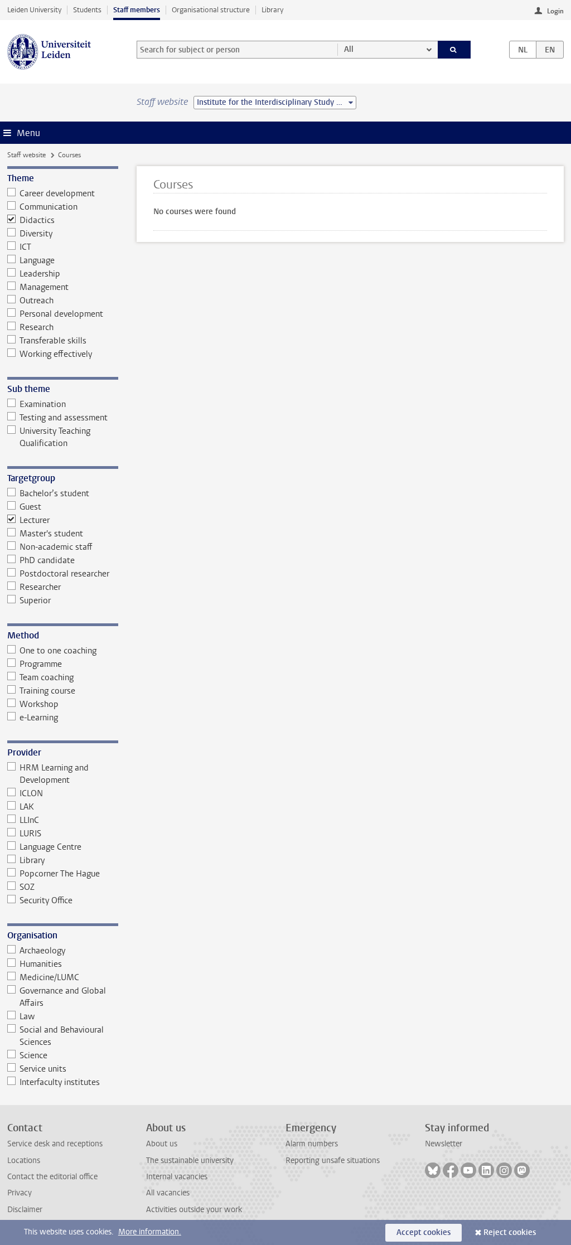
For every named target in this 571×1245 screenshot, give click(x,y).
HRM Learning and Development (54, 774)
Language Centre (50, 846)
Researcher (40, 587)
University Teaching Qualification (55, 437)
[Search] (454, 50)
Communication (49, 206)
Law (27, 1016)
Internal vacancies (176, 1176)
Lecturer (35, 520)
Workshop (39, 704)
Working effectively (56, 354)
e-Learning (39, 717)
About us (161, 1144)
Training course (47, 690)
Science (33, 1055)
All (349, 49)
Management (44, 287)
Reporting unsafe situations (333, 1160)
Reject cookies (509, 1232)
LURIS (30, 833)
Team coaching (47, 677)
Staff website (26, 155)
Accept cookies (423, 1232)
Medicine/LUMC (49, 977)
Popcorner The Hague (60, 873)
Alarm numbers (312, 1144)
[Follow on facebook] (450, 1170)
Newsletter (443, 1144)
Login (555, 11)
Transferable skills (53, 340)
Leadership (40, 273)
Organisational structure (211, 9)
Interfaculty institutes (60, 1082)
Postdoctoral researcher (64, 573)
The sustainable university (190, 1160)
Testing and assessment (64, 417)
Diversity (36, 233)
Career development (57, 193)
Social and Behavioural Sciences (62, 1036)
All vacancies (168, 1193)
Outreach (37, 300)
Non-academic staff (56, 547)
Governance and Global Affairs (63, 997)
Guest (30, 506)
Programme (41, 664)
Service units (43, 1068)
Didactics (37, 220)
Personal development (61, 313)
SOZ (27, 887)
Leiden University (34, 9)
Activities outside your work (194, 1209)
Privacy (19, 1193)
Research (37, 327)
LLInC (29, 820)
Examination (43, 404)
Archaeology (42, 950)
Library (272, 9)
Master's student (51, 533)
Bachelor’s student (54, 493)
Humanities (41, 964)
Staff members (136, 9)
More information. (149, 1232)
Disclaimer (24, 1209)
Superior (35, 600)
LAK (27, 806)
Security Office (46, 900)
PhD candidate (47, 560)
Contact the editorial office (52, 1176)
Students (87, 9)
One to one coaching (58, 650)
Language (37, 260)
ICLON (31, 793)
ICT (25, 247)
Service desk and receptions (55, 1144)
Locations (23, 1160)
